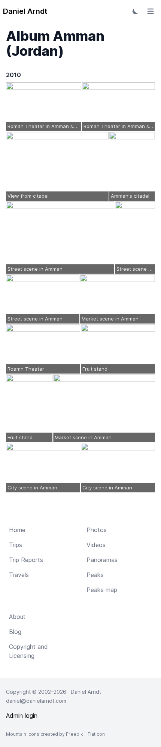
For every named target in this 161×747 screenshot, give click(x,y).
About (17, 616)
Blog (15, 631)
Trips (15, 545)
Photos (96, 530)
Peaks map (101, 589)
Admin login (21, 715)
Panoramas (102, 560)
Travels (19, 575)
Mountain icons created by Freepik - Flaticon (55, 734)
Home (17, 530)
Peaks (95, 575)
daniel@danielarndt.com (36, 701)
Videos (96, 545)
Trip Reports (26, 560)
